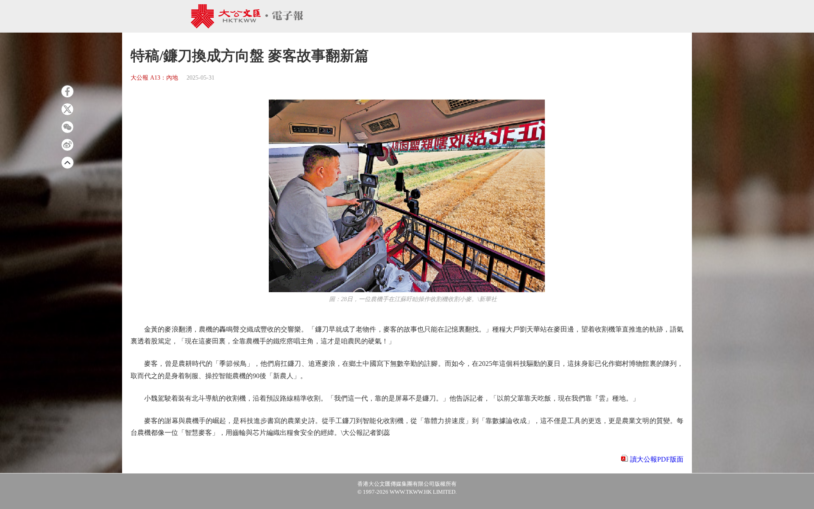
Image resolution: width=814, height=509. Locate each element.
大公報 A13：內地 (154, 78)
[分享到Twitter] (67, 109)
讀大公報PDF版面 (656, 459)
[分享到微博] (67, 144)
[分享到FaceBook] (67, 91)
